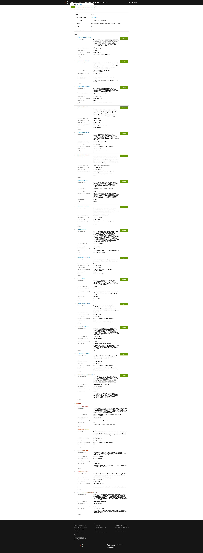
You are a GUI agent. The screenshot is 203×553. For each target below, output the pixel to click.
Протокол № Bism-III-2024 (83, 106)
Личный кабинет (133, 2)
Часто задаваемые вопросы (120, 530)
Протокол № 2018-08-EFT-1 (83, 450)
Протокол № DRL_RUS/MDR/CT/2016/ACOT (86, 374)
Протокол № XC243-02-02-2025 (84, 86)
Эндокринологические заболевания (79, 535)
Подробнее (124, 38)
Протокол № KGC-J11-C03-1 (83, 471)
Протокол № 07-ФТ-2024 (82, 180)
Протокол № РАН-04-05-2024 (83, 132)
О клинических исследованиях (121, 525)
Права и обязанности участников (122, 527)
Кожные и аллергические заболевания (79, 530)
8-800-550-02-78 (118, 544)
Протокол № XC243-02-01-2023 (84, 257)
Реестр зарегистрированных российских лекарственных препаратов (80, 538)
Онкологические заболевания (80, 527)
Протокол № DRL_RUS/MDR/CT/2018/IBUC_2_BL (87, 492)
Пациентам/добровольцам (100, 527)
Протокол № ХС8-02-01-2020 (83, 429)
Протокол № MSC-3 (81, 278)
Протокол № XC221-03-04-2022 (84, 303)
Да (73, 7)
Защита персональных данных (101, 532)
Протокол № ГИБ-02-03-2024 (83, 206)
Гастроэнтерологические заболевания (79, 532)
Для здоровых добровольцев (80, 525)
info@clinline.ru (112, 547)
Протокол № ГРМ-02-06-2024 (83, 155)
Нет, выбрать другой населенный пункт (84, 7)
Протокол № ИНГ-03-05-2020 (83, 353)
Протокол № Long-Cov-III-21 (83, 326)
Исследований (88, 2)
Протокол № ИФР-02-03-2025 (83, 60)
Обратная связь (98, 530)
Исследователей (104, 2)
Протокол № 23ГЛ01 (82, 229)
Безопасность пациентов (120, 529)
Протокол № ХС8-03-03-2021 (83, 406)
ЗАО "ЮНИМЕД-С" (94, 17)
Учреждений (96, 2)
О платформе (97, 525)
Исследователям (98, 529)
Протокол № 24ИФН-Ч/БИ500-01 (84, 37)
